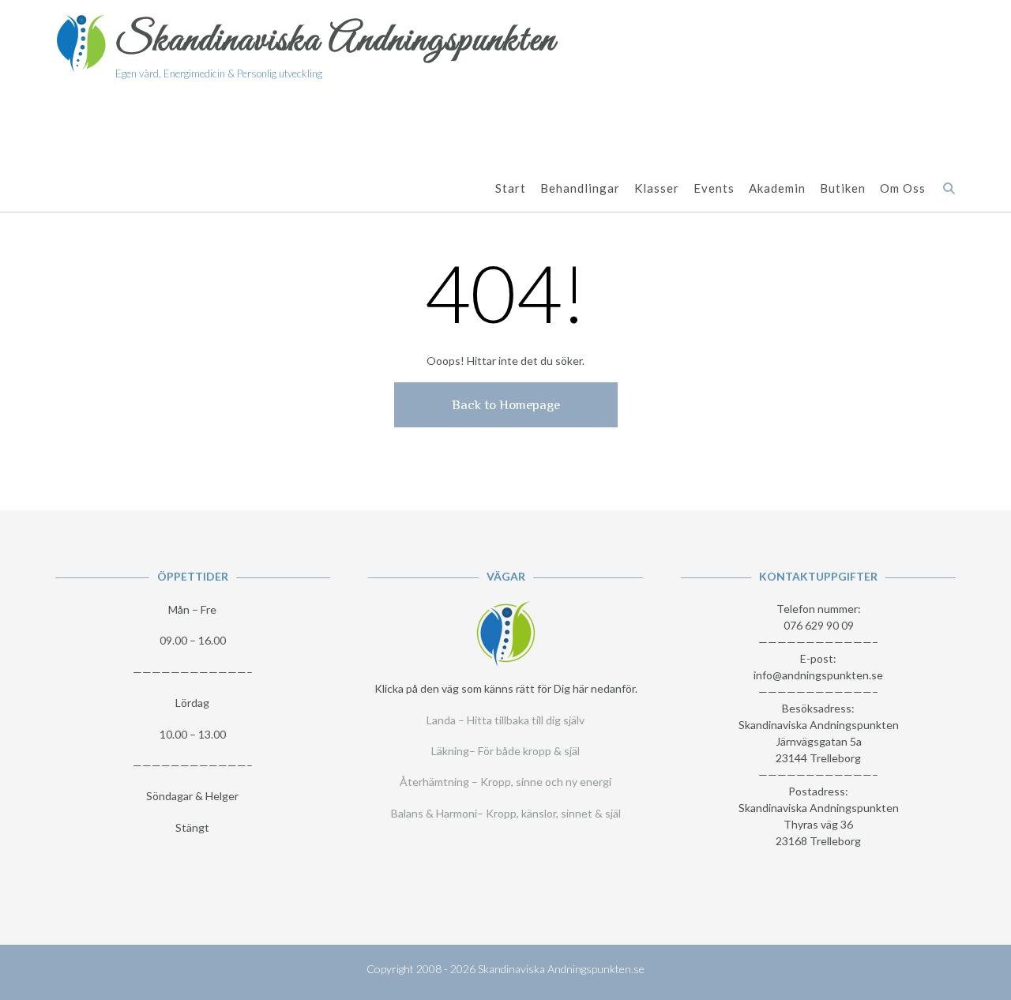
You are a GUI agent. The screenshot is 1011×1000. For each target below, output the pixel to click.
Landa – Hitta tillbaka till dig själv (505, 720)
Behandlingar (580, 188)
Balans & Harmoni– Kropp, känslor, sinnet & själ (506, 813)
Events (714, 188)
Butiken (843, 188)
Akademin (777, 188)
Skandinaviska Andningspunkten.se (561, 969)
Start (510, 188)
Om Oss (903, 188)
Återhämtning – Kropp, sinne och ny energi (505, 781)
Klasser (656, 188)
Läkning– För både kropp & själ (505, 751)
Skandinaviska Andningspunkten (335, 41)
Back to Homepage (506, 404)
